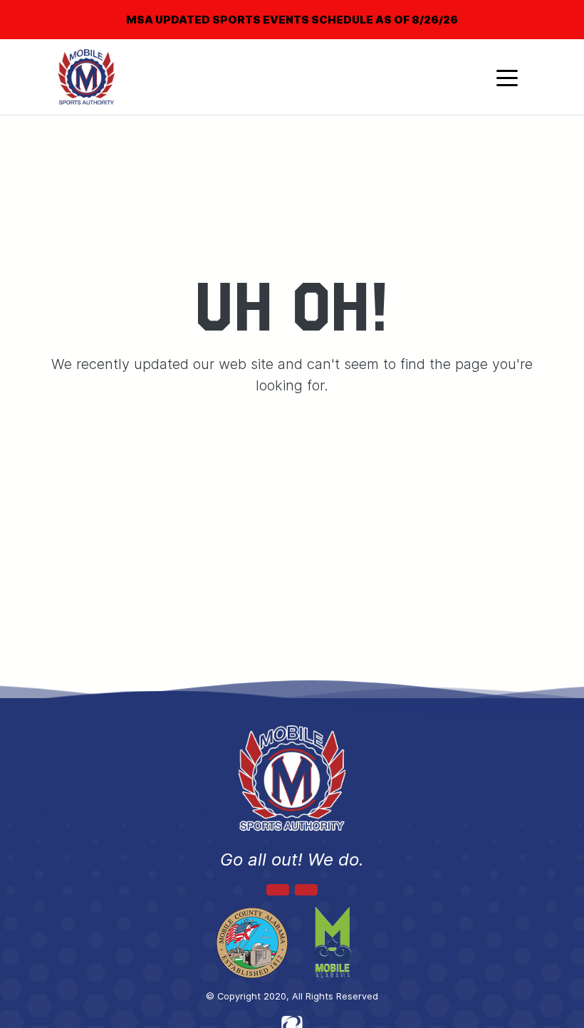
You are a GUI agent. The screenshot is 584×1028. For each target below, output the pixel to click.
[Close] (549, 10)
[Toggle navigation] (507, 77)
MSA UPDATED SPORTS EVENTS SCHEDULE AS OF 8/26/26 (292, 19)
